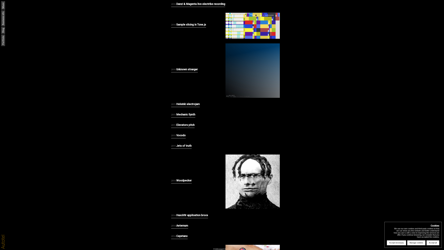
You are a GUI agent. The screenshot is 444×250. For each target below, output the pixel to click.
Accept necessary (396, 243)
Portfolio (3, 40)
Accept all (433, 243)
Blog (3, 30)
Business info (3, 18)
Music (3, 5)
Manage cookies (416, 243)
